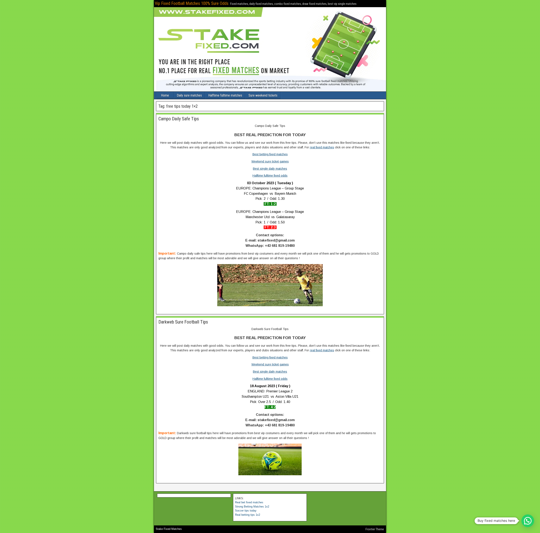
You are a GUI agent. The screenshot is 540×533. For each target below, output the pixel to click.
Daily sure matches (189, 95)
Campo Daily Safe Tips (178, 118)
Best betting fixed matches (270, 154)
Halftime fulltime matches (225, 95)
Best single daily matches (270, 168)
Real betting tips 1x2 (247, 514)
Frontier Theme (375, 529)
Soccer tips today (245, 510)
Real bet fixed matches (249, 502)
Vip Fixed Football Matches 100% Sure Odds (191, 3)
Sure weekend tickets (262, 95)
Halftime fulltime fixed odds (270, 175)
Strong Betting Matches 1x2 (252, 506)
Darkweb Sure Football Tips (183, 322)
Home (165, 95)
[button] (527, 520)
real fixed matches (322, 147)
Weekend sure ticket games (270, 161)
